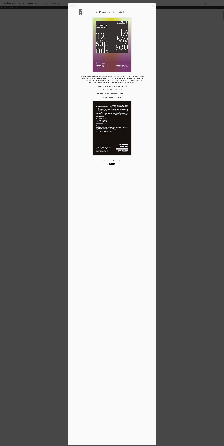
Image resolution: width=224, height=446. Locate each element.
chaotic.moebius (121, 161)
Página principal (14, 7)
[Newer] (70, 5)
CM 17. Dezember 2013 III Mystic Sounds (112, 12)
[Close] (153, 5)
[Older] (74, 5)
